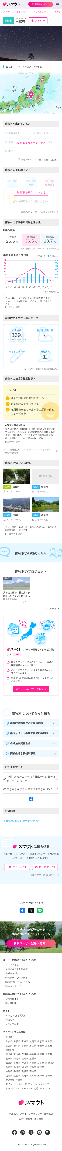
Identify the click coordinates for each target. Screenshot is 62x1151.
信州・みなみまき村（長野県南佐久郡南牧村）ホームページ (31, 778)
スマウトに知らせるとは (46, 875)
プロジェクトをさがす (16, 969)
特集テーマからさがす (16, 977)
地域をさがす (12, 973)
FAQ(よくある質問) (15, 1015)
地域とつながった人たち (17, 982)
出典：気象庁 (50, 292)
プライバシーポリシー (31, 1113)
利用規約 (13, 1113)
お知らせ (9, 1020)
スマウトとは (12, 964)
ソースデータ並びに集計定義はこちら (42, 369)
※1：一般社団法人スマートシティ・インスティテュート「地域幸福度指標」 (27, 451)
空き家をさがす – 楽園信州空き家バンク (30, 789)
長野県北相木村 (32, 821)
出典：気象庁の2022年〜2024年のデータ (38, 249)
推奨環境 (48, 1113)
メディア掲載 (12, 1024)
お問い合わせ (25, 1118)
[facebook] (31, 801)
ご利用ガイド (12, 998)
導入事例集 (11, 1003)
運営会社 (38, 1118)
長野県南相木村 (12, 821)
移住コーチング (13, 986)
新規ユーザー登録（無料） (31, 943)
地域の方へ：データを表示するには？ (40, 159)
